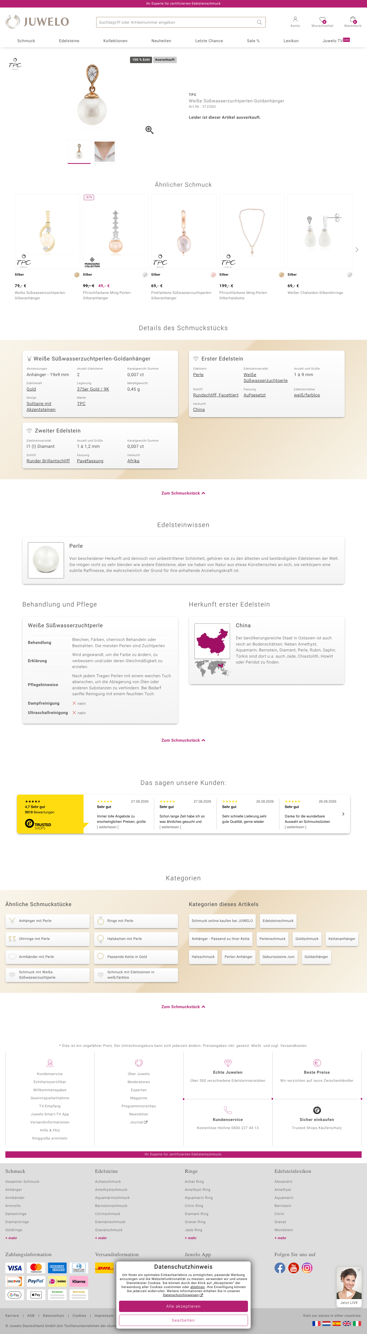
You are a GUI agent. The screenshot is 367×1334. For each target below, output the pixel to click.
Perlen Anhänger (239, 957)
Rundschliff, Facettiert (216, 395)
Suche (260, 22)
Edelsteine (69, 41)
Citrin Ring (194, 1206)
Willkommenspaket (50, 1090)
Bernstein (283, 1206)
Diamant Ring (196, 1214)
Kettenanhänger (342, 939)
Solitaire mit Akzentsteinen (41, 407)
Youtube (293, 1268)
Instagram (307, 1268)
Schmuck (26, 41)
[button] (295, 22)
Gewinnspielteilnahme (50, 1098)
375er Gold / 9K (93, 389)
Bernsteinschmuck (111, 1206)
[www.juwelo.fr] (316, 1323)
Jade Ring (193, 1230)
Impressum (104, 1316)
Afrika (133, 461)
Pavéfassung (90, 461)
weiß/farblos (307, 395)
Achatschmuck (108, 1181)
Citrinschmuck (107, 1214)
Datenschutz (53, 1316)
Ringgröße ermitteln (50, 1138)
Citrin (279, 1214)
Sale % (253, 41)
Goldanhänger (316, 957)
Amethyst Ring (197, 1189)
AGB (30, 1316)
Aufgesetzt (255, 395)
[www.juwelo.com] (347, 1323)
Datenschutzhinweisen (181, 1295)
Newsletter (138, 1114)
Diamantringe (17, 1222)
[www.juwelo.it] (357, 1323)
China (199, 409)
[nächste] (356, 249)
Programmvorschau (139, 1106)
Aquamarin (284, 1197)
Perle (198, 375)
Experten (139, 1090)
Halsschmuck (203, 957)
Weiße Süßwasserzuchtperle (266, 378)
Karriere (12, 1316)
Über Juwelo (139, 1074)
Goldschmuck (307, 939)
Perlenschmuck (273, 939)
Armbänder (15, 1197)
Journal (136, 1122)
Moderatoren (139, 1082)
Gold (31, 389)
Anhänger (13, 1189)
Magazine (138, 1098)
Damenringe (16, 1214)
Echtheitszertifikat (50, 1082)
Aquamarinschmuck (112, 1197)
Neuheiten (161, 41)
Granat (280, 1222)
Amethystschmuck (111, 1189)
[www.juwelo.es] (337, 1323)
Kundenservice (50, 1074)
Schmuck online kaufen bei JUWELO (222, 921)
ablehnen (197, 1287)
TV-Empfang (50, 1106)
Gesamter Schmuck (22, 1181)
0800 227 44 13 (245, 1128)
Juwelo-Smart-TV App (50, 1114)
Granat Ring (195, 1222)
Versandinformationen (50, 1122)
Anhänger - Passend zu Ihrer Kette (221, 939)
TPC (81, 404)
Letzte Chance (209, 41)
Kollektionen (115, 41)
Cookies (79, 1316)
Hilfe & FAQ (50, 1130)
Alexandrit (283, 1181)
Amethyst (283, 1189)
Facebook (280, 1268)
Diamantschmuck (110, 1222)
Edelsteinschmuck (278, 921)
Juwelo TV (336, 41)
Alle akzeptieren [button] (183, 1307)
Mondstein (284, 1230)
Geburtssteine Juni (278, 957)
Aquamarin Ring (199, 1197)
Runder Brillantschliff (48, 461)
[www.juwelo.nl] (326, 1323)
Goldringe (13, 1230)
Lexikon (291, 41)
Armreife (13, 1206)
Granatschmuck (109, 1230)
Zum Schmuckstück (180, 493)
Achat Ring (194, 1181)
